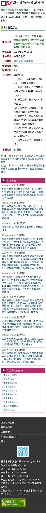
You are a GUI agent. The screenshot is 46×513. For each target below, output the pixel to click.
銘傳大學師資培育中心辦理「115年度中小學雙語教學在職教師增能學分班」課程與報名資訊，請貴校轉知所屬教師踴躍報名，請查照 (22, 193)
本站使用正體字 (9, 436)
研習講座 (10, 394)
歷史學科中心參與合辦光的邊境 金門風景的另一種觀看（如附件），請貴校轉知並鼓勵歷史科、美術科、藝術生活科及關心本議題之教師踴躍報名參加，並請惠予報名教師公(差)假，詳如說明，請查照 (23, 306)
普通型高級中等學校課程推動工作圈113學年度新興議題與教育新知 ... (23, 159)
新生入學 (9, 386)
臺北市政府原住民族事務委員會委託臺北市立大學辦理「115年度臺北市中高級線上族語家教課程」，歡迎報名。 (22, 341)
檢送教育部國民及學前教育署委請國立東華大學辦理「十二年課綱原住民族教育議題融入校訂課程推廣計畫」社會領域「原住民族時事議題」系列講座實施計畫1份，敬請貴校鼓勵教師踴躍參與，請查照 (22, 262)
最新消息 (10, 379)
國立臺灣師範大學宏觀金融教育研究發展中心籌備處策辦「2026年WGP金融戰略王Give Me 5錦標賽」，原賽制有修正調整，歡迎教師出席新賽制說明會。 (22, 358)
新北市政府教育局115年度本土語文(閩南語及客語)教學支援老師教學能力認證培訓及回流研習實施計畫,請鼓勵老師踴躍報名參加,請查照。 (23, 325)
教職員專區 (11, 402)
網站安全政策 (8, 423)
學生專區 (10, 398)
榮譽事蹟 (10, 383)
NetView (24, 494)
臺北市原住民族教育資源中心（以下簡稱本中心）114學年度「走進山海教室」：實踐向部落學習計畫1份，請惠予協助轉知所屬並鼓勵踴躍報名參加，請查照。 (23, 243)
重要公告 (10, 375)
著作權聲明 (6, 432)
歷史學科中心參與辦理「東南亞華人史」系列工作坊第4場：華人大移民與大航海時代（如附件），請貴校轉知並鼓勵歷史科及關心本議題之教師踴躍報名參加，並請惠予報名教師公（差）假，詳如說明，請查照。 (22, 284)
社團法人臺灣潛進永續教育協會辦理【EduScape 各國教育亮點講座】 (23, 168)
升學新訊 (10, 390)
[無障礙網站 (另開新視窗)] (23, 502)
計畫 (19, 149)
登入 (3, 441)
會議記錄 (9, 410)
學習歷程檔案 (11, 406)
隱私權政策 (6, 427)
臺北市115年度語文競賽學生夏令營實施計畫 (22, 228)
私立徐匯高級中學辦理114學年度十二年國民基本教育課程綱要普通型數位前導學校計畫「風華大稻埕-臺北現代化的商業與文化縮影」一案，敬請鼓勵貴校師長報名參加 (22, 212)
